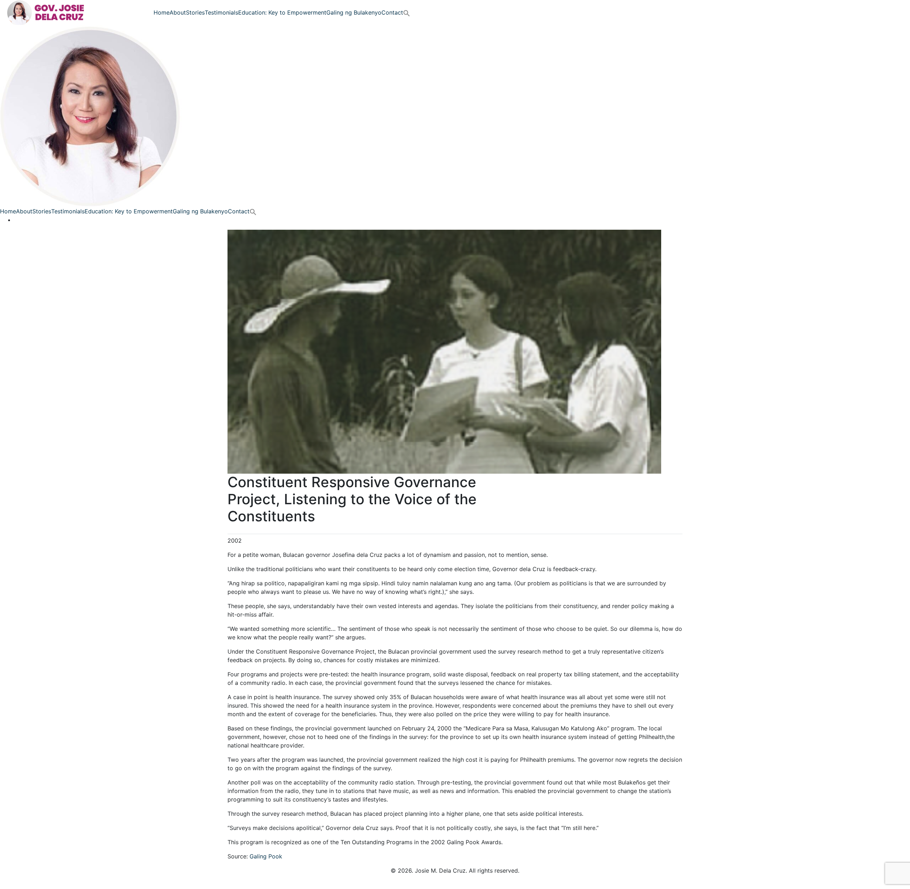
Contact (392, 12)
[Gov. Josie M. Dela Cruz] (47, 11)
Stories (195, 12)
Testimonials (221, 12)
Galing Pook (266, 856)
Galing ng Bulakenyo (353, 12)
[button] (406, 12)
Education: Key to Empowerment (282, 12)
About (178, 12)
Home (162, 12)
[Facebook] (16, 219)
